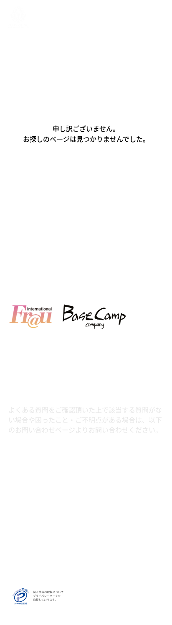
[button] (86, 175)
